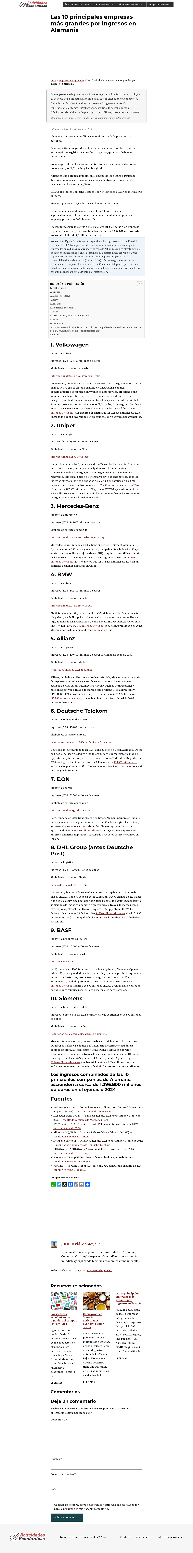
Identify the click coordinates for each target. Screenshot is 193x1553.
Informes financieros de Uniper (70, 456)
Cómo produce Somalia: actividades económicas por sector (93, 1320)
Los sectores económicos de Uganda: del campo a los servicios (64, 1319)
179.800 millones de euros (66, 698)
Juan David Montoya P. (80, 1244)
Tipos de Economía (160, 4)
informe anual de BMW (67, 1128)
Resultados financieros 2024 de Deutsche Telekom (81, 742)
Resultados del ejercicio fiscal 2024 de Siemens (79, 1034)
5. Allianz (55, 303)
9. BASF (54, 319)
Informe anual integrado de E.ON (70, 810)
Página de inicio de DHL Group (69, 885)
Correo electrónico (63, 1474)
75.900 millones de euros (65, 1062)
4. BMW (54, 299)
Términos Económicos (132, 4)
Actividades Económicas (78, 4)
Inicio (53, 80)
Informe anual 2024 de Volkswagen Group (75, 376)
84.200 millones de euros (110, 913)
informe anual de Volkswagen (94, 1111)
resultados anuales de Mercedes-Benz (86, 1120)
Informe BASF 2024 (62, 961)
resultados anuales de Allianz (71, 1136)
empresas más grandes (71, 80)
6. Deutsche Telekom (62, 307)
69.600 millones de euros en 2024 (119, 485)
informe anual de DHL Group (70, 1153)
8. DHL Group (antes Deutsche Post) (70, 315)
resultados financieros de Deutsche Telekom (83, 1145)
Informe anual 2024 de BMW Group (71, 605)
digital (100, 1066)
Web (53, 1489)
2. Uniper (55, 291)
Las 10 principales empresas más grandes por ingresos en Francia (128, 1298)
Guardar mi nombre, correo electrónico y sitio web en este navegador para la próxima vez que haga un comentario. (96, 1507)
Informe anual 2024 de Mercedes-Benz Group (78, 537)
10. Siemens (56, 323)
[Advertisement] (96, 56)
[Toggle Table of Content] (138, 283)
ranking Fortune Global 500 (69, 1170)
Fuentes (54, 334)
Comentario (59, 1419)
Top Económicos (105, 4)
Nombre (56, 1459)
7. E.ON (54, 311)
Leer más (58, 1382)
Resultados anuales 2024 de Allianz (71, 669)
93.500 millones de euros (88, 830)
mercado (99, 630)
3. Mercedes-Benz (60, 295)
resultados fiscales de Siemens (72, 1161)
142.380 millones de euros (88, 625)
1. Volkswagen (58, 288)
